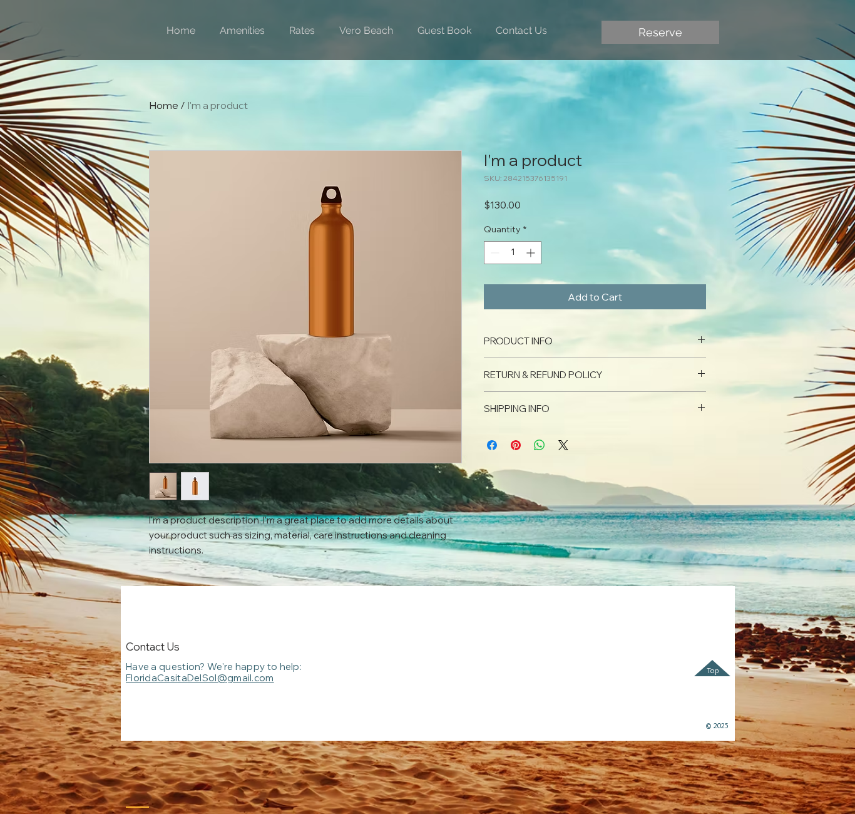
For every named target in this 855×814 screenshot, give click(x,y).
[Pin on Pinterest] (515, 445)
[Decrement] (493, 253)
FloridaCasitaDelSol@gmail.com (200, 678)
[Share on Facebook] (491, 445)
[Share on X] (563, 445)
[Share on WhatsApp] (539, 445)
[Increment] (532, 253)
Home (163, 105)
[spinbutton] (512, 253)
